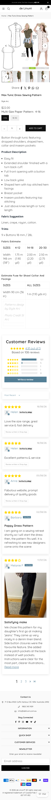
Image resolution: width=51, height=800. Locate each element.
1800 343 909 (27, 706)
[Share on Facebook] (21, 88)
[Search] (8, 8)
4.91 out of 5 (33, 348)
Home (3, 16)
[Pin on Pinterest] (29, 88)
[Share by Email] (37, 88)
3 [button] (25, 681)
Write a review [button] (25, 379)
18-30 (14, 118)
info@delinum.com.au (27, 711)
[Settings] (41, 8)
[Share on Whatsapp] (33, 88)
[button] (46, 8)
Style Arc (5, 101)
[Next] (44, 45)
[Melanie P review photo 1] (25, 595)
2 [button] (21, 681)
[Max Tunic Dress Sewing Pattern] (19, 76)
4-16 (5, 118)
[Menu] (3, 8)
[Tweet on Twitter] (25, 88)
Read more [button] (11, 667)
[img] (12, 407)
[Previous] (6, 45)
